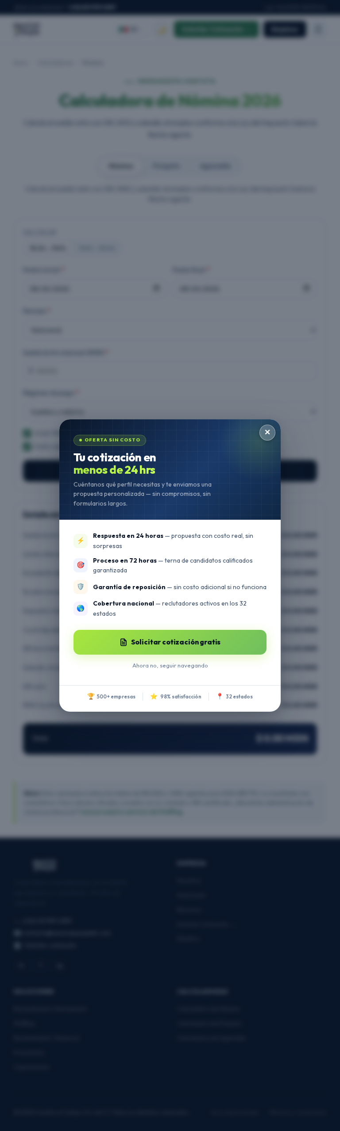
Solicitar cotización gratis (176, 641)
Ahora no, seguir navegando (170, 665)
